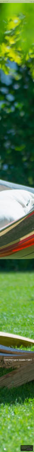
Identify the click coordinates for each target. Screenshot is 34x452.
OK (31, 449)
